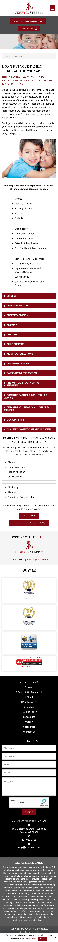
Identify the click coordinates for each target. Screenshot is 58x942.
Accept (42, 939)
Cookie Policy (30, 939)
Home (7, 56)
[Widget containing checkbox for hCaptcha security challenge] (29, 802)
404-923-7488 (29, 839)
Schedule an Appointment (28, 21)
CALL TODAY (29, 515)
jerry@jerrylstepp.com (36, 559)
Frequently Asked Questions (29, 522)
